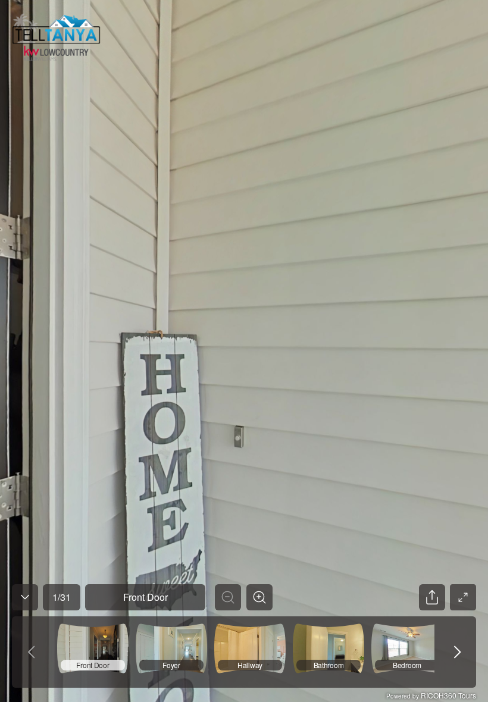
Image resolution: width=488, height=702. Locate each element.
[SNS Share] (432, 597)
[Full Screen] (463, 597)
